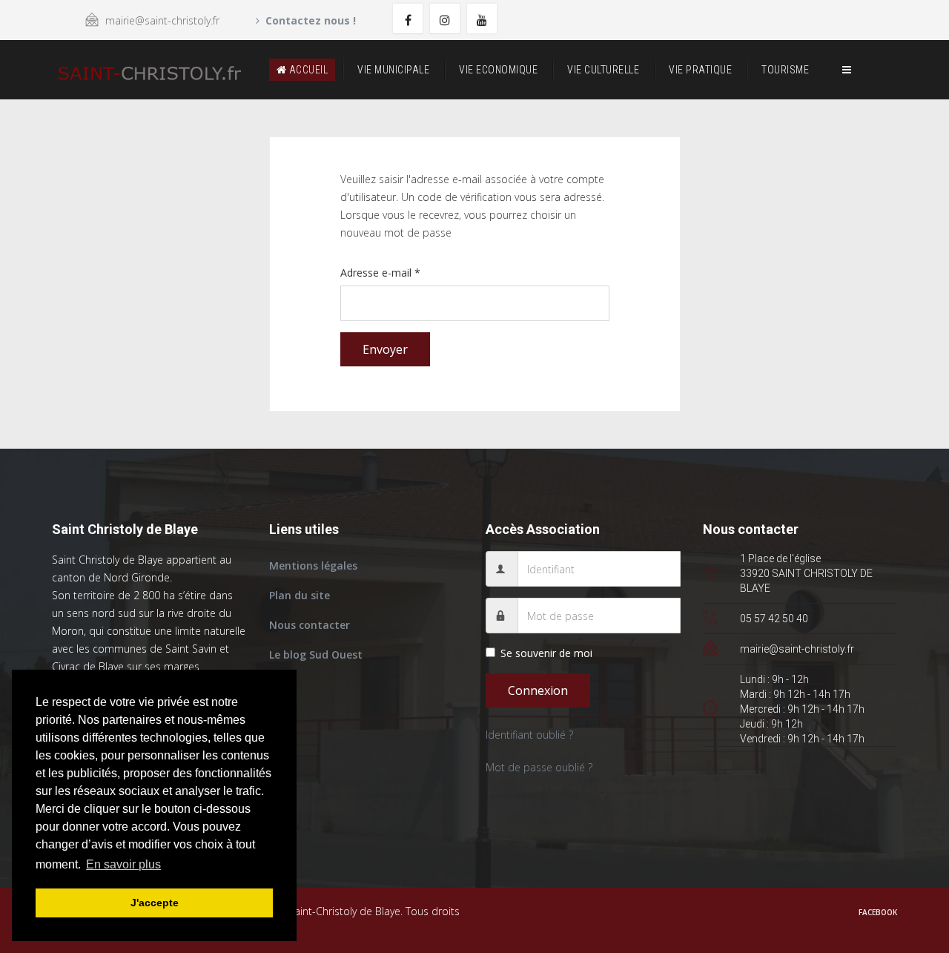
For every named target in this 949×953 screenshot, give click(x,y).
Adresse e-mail (380, 273)
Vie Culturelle (603, 70)
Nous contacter (309, 625)
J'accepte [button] (154, 903)
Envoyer (385, 349)
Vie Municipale (393, 70)
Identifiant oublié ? (529, 735)
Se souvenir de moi (546, 653)
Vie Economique (498, 70)
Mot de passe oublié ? (539, 767)
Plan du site (299, 595)
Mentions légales (313, 565)
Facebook (878, 912)
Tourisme (785, 70)
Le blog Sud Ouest (316, 654)
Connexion (538, 690)
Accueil (307, 70)
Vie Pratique (700, 70)
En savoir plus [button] (123, 864)
